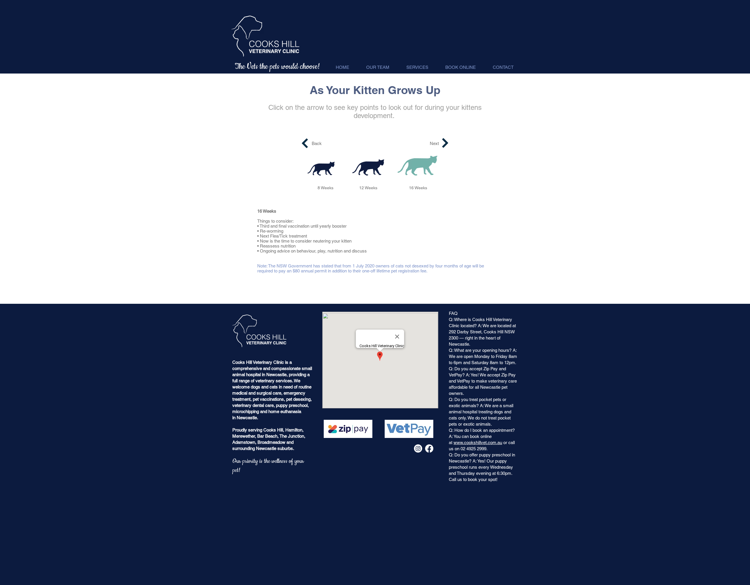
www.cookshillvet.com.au (478, 442)
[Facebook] (429, 448)
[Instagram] (418, 448)
